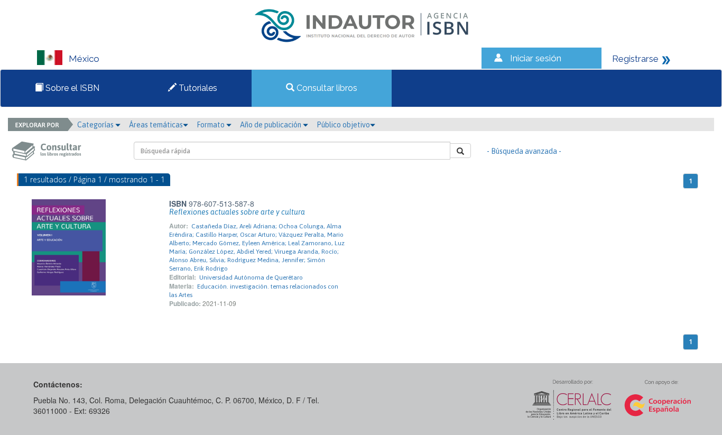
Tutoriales (197, 88)
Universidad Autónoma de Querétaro (251, 277)
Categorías (96, 125)
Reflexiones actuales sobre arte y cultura (237, 212)
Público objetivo (343, 125)
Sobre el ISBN (71, 88)
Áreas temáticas (156, 125)
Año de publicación (271, 125)
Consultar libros (325, 88)
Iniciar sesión (535, 58)
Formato (211, 125)
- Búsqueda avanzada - (524, 151)
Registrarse (635, 58)
